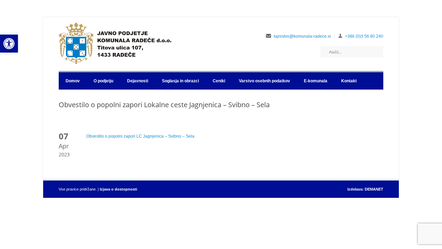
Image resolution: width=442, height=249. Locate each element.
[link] (9, 44)
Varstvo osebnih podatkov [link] (264, 81)
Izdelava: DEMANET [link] (365, 189)
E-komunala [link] (315, 81)
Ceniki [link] (219, 81)
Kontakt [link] (349, 81)
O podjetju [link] (103, 81)
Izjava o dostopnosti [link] (118, 189)
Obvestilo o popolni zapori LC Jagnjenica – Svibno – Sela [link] (140, 136)
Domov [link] (73, 81)
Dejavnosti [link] (137, 81)
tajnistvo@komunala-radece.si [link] (302, 36)
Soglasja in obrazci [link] (180, 81)
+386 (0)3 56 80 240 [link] (364, 36)
